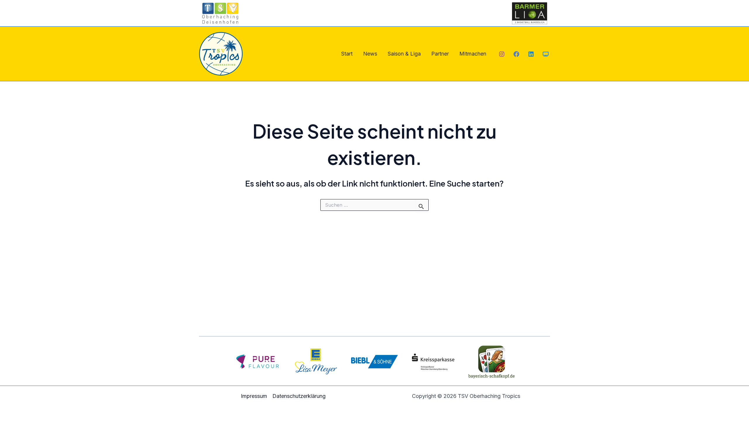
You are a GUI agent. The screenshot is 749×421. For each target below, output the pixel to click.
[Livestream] (545, 54)
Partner (440, 54)
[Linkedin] (531, 54)
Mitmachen (472, 54)
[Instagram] (501, 54)
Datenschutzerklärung (299, 396)
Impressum (254, 396)
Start (347, 54)
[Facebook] (516, 54)
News (370, 54)
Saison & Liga (404, 54)
